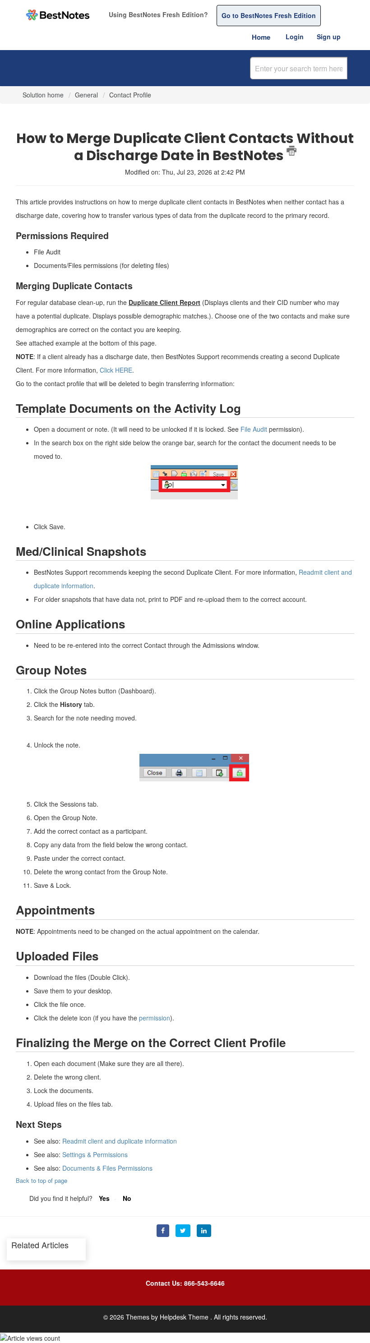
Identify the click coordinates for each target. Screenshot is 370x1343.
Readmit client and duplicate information (119, 1140)
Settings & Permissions (95, 1154)
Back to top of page (41, 1180)
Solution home (44, 94)
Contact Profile (130, 94)
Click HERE (116, 369)
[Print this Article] (291, 151)
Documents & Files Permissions (107, 1167)
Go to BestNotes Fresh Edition (269, 15)
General (86, 94)
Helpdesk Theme (185, 1316)
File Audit (253, 429)
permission (154, 1017)
